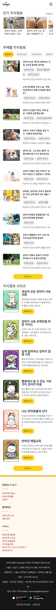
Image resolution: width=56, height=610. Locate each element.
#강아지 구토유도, (30, 143)
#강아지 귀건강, (41, 268)
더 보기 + (28, 276)
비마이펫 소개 (7, 515)
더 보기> (49, 14)
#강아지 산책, (28, 123)
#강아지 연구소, (41, 207)
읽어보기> (28, 311)
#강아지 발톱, (40, 248)
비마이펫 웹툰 (7, 496)
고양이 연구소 (44, 98)
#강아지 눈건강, (29, 79)
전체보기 (8, 54)
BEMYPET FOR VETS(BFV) (14, 547)
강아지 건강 (22, 54)
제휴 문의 (6, 519)
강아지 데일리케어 (44, 118)
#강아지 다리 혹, (41, 163)
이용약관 (36, 605)
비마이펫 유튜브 (8, 493)
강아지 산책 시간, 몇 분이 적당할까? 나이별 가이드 (36, 32)
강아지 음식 (37, 54)
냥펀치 (5, 499)
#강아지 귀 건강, (45, 184)
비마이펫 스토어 (8, 538)
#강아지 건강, (28, 103)
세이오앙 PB (7, 550)
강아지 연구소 (33, 75)
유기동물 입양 (7, 544)
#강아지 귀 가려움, (30, 184)
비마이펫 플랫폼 (8, 535)
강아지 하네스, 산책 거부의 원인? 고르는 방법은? (13, 32)
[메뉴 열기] (51, 4)
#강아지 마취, (40, 103)
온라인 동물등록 (8, 541)
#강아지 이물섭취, (45, 143)
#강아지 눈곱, (42, 79)
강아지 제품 (43, 202)
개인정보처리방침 (23, 605)
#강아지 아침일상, (41, 123)
